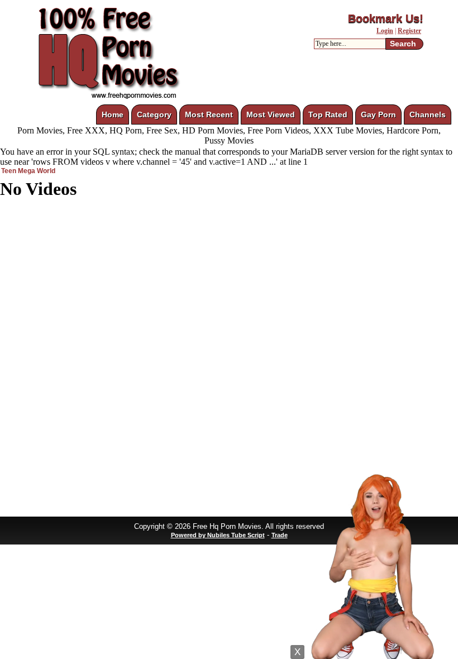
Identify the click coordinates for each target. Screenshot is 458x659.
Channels (427, 114)
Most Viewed (270, 114)
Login (384, 31)
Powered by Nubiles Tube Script (218, 535)
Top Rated (327, 114)
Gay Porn (378, 114)
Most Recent (209, 114)
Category (154, 114)
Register (409, 31)
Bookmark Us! (385, 18)
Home (112, 114)
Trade (279, 535)
